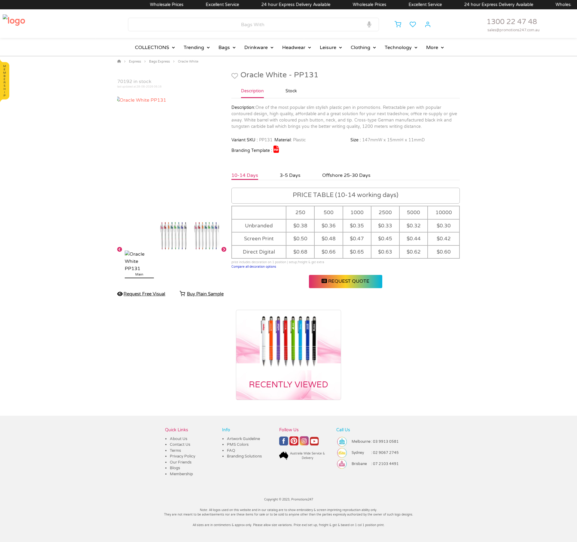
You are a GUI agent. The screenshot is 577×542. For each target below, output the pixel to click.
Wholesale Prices (155, 4)
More (432, 48)
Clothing (360, 48)
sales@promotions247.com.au (513, 30)
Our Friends (180, 462)
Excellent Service (211, 4)
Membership (181, 474)
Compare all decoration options (253, 267)
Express (135, 61)
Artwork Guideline (243, 438)
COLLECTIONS (152, 48)
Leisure (328, 48)
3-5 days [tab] (290, 175)
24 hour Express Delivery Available (284, 4)
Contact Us (180, 444)
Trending (194, 48)
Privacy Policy (182, 456)
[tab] (252, 93)
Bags (224, 48)
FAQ (231, 450)
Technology (398, 48)
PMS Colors (238, 444)
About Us (178, 438)
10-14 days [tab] (244, 175)
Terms (175, 450)
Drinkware (256, 48)
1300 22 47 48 (512, 21)
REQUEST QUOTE (348, 281)
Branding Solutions (244, 456)
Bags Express (159, 61)
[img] (276, 149)
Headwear (293, 48)
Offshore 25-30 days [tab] (346, 175)
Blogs (175, 468)
